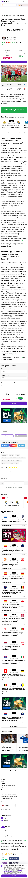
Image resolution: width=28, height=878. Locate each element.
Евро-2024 (4, 457)
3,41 (22, 357)
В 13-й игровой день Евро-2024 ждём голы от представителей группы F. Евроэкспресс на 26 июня (12, 634)
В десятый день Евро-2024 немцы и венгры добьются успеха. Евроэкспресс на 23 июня (14, 676)
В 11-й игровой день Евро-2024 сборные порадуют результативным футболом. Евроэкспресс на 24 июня (13, 662)
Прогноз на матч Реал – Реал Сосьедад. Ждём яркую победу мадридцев (11, 127)
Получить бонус (14, 770)
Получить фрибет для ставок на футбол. (14, 110)
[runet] (2, 854)
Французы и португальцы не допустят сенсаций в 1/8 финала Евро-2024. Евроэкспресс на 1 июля (13, 592)
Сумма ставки (5, 368)
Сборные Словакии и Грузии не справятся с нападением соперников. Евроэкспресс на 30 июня (13, 606)
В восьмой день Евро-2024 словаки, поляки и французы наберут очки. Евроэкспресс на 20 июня (12, 719)
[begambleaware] (14, 858)
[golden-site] (8, 854)
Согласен (14, 875)
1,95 (23, 348)
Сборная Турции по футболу (17, 457)
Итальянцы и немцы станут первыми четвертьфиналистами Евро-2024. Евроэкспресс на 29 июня (13, 620)
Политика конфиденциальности (8, 789)
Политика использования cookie (8, 794)
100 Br (20, 57)
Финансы (3, 811)
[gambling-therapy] (4, 863)
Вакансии (3, 783)
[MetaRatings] (5, 827)
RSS (2, 787)
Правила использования (7, 792)
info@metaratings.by (10, 836)
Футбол (17, 455)
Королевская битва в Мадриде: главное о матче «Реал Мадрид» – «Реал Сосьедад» (8, 748)
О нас (2, 781)
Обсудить (7, 435)
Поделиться (13, 471)
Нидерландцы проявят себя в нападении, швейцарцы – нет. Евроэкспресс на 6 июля (10, 564)
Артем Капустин (11, 37)
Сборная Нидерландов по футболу (11, 460)
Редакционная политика (6, 798)
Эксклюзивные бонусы (10, 5)
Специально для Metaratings (8, 785)
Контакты (3, 779)
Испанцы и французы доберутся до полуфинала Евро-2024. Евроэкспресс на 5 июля (13, 578)
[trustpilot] (4, 858)
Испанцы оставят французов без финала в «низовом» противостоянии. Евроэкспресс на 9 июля (13, 550)
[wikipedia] (17, 854)
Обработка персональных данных (9, 796)
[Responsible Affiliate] (14, 863)
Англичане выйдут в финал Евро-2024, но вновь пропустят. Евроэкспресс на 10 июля (14, 521)
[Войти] (23, 1)
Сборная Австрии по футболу (10, 463)
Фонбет (11, 455)
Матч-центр (4, 494)
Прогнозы (4, 455)
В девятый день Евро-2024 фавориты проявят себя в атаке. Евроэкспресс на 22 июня (13, 690)
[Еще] (26, 1)
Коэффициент (5, 375)
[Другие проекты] (5, 1)
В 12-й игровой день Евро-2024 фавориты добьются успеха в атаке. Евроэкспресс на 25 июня (12, 648)
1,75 (22, 240)
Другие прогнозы (7, 512)
